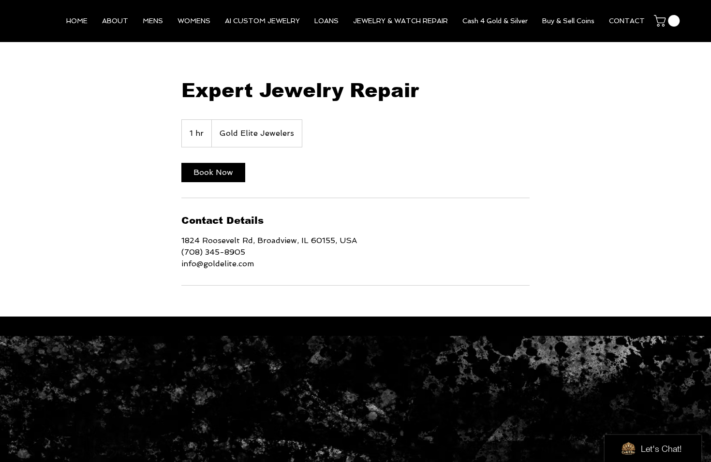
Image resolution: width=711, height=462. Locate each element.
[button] (152, 20)
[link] (213, 172)
